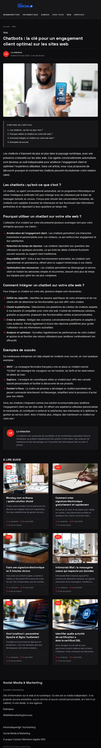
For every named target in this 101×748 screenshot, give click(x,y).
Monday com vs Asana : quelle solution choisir (19, 499)
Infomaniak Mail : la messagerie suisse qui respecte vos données (74, 569)
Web (69, 15)
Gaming (45, 15)
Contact (17, 739)
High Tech (58, 15)
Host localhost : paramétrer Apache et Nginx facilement (22, 635)
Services (79, 15)
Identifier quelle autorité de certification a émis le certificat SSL (69, 637)
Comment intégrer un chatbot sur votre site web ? (32, 138)
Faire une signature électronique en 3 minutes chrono (25, 569)
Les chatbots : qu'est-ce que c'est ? (26, 130)
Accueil (6, 26)
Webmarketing (11, 15)
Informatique (30, 15)
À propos (8, 739)
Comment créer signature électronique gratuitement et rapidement (72, 501)
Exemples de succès (19, 142)
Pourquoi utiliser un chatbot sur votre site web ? (31, 134)
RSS (43, 739)
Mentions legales (31, 739)
